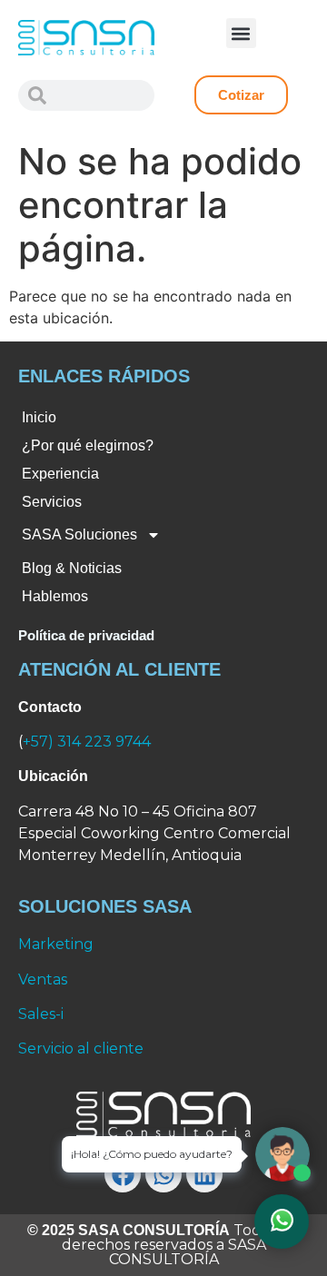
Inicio (39, 417)
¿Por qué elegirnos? (88, 445)
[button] (241, 33)
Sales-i (41, 1014)
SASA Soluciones (79, 534)
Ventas (42, 979)
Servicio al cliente (81, 1048)
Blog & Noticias (72, 568)
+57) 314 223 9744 (87, 741)
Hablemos (55, 596)
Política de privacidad (86, 635)
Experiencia (60, 473)
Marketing (56, 944)
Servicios (52, 501)
